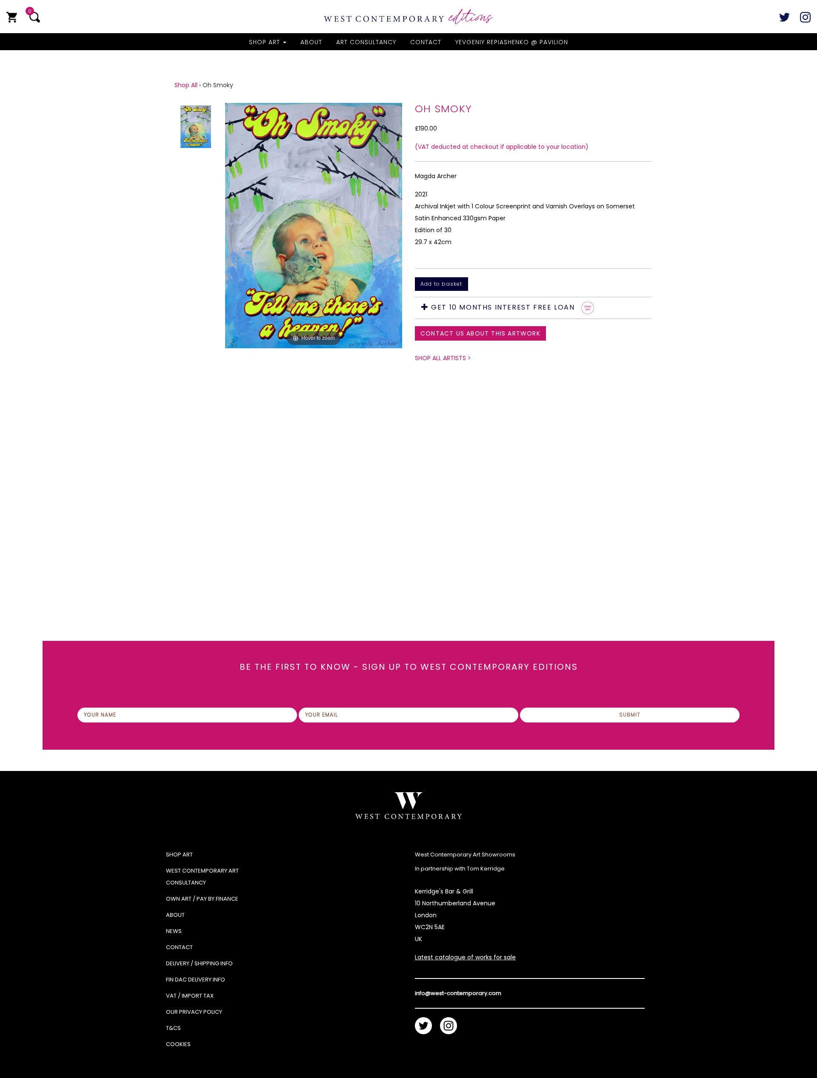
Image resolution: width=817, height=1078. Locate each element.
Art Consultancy (366, 42)
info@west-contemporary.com (458, 993)
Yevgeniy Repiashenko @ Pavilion (511, 42)
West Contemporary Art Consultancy (202, 877)
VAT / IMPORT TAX (190, 996)
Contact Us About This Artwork (480, 333)
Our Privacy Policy (194, 1012)
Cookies (178, 1044)
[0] (11, 17)
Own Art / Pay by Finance (202, 899)
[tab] (533, 308)
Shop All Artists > (443, 358)
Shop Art (265, 42)
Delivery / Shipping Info (199, 963)
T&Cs (173, 1028)
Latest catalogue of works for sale (465, 957)
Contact (425, 42)
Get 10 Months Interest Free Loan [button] (503, 307)
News (174, 931)
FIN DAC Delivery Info (195, 980)
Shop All (185, 85)
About (311, 42)
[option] (313, 332)
